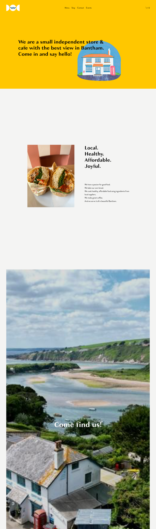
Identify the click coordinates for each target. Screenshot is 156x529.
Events (89, 7)
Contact (80, 7)
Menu (67, 7)
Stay (73, 7)
